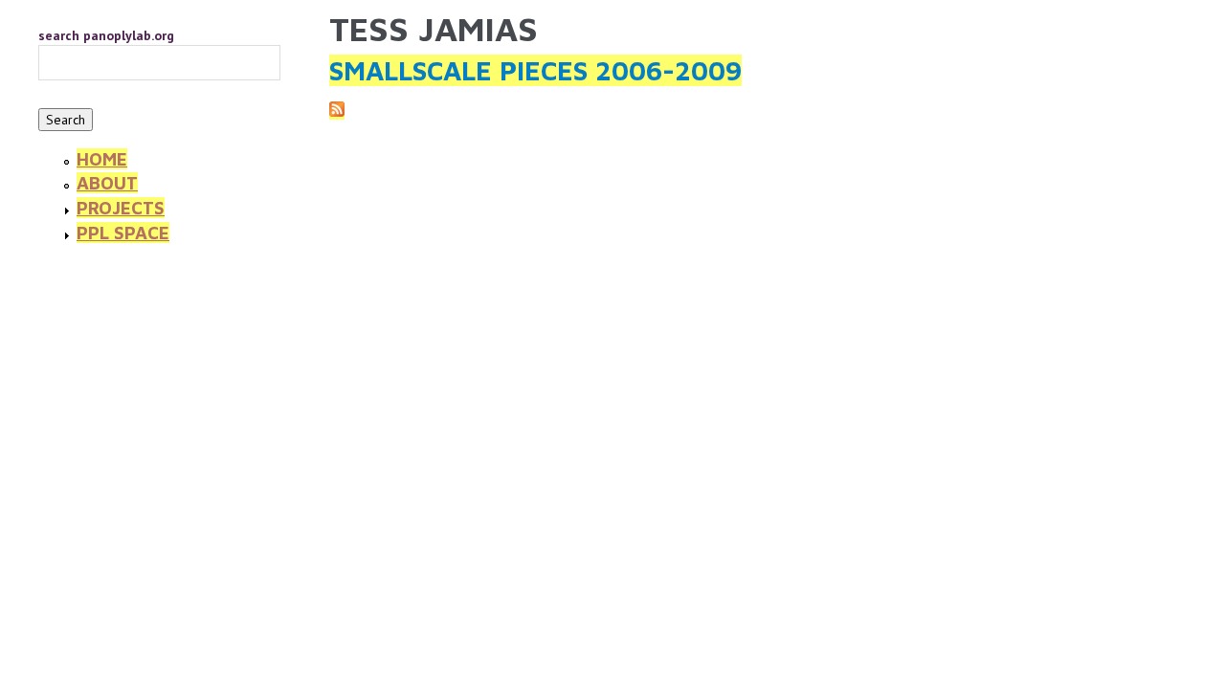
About (107, 182)
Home (102, 158)
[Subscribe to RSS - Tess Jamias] (337, 111)
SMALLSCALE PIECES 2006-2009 (535, 70)
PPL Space (123, 232)
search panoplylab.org (106, 35)
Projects (121, 207)
